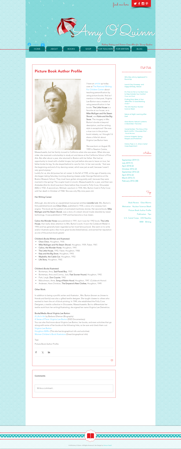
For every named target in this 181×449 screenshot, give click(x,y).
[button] (42, 44)
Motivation (126, 206)
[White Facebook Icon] (139, 3)
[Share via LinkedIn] (49, 352)
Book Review (133, 202)
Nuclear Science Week (141, 206)
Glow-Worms (145, 202)
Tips (149, 214)
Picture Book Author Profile (47, 344)
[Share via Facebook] (36, 352)
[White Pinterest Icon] (147, 3)
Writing (148, 222)
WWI (142, 222)
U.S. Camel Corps (131, 218)
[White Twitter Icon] (135, 3)
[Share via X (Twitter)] (42, 352)
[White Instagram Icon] (143, 3)
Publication (141, 214)
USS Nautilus (145, 218)
